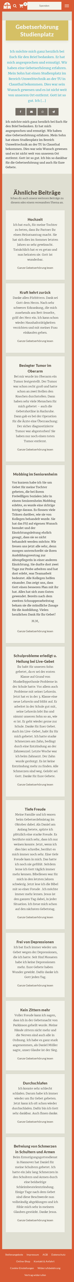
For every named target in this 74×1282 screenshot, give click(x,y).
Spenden (44, 5)
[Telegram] (53, 111)
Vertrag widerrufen (35, 1274)
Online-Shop (23, 1261)
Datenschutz (58, 1254)
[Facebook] (20, 111)
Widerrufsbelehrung (49, 1268)
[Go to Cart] (23, 6)
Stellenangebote (14, 1254)
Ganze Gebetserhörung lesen (35, 267)
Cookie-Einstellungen (22, 1268)
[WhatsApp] (43, 111)
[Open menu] (66, 6)
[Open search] (15, 6)
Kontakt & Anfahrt (44, 1261)
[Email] (31, 111)
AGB (45, 1254)
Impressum (33, 1254)
